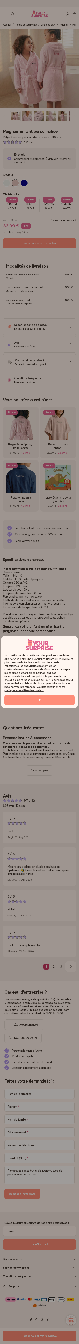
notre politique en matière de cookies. (35, 688)
